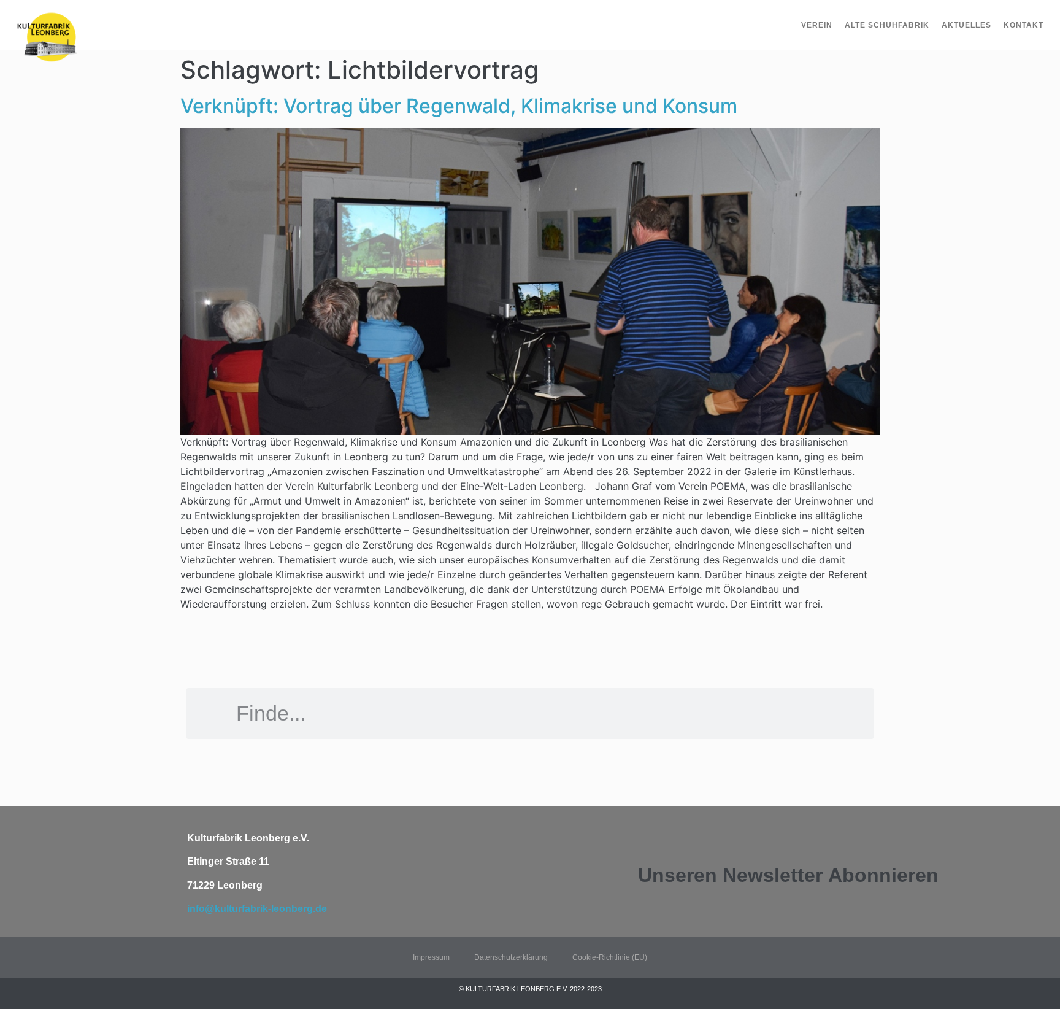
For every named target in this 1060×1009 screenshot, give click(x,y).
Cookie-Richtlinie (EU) (609, 957)
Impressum (431, 957)
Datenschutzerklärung (511, 957)
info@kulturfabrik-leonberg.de (257, 908)
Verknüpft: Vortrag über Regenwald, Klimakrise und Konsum (458, 106)
